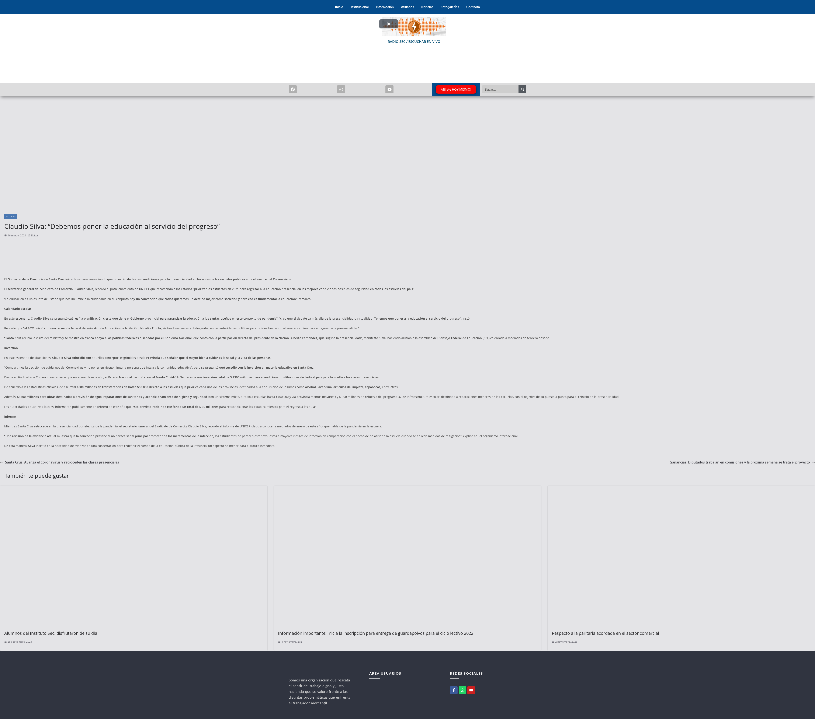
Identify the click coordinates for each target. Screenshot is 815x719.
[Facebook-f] (454, 690)
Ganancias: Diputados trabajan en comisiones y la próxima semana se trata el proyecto (740, 462)
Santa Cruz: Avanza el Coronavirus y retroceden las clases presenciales (62, 462)
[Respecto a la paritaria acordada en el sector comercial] (681, 488)
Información (385, 7)
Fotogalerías (450, 7)
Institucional (359, 7)
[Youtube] (389, 89)
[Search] (522, 89)
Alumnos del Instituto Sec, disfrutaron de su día (50, 633)
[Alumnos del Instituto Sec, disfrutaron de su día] (133, 488)
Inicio (339, 7)
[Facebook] (293, 89)
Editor (34, 235)
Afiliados (407, 7)
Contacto (473, 7)
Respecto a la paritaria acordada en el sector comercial (605, 633)
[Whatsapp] (341, 89)
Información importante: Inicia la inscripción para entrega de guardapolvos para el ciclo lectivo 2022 (375, 633)
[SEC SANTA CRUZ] (306, 675)
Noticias (427, 7)
